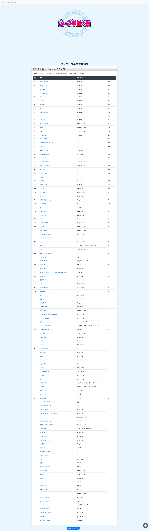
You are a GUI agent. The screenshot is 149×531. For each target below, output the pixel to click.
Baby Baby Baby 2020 (46, 329)
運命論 (41, 356)
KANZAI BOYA (44, 409)
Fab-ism (42, 226)
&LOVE (42, 284)
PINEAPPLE (43, 257)
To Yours (42, 432)
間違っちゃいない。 (45, 165)
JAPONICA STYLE (45, 112)
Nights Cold (43, 489)
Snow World (43, 306)
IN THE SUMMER (45, 451)
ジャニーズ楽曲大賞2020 (9, 2)
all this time (43, 428)
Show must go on (45, 505)
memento (42, 375)
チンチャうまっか (45, 486)
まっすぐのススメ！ (45, 501)
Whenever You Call (45, 291)
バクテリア (43, 383)
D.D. (41, 207)
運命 (41, 245)
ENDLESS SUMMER (45, 234)
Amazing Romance (45, 512)
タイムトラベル (44, 158)
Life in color (43, 184)
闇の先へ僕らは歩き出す (46, 425)
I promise (42, 196)
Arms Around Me (45, 497)
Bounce (42, 516)
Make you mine (44, 508)
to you (42, 249)
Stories (42, 345)
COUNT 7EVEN (44, 318)
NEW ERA (42, 108)
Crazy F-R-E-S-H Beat (46, 238)
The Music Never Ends (46, 142)
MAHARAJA (43, 268)
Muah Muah (43, 192)
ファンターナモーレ (45, 177)
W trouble (42, 474)
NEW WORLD (43, 104)
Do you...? (42, 169)
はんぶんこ (43, 322)
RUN (41, 116)
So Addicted (43, 93)
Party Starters (44, 348)
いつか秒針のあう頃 (45, 406)
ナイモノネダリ (44, 123)
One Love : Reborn (45, 253)
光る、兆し (43, 120)
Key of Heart (43, 478)
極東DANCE (43, 280)
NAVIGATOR (43, 85)
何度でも (42, 463)
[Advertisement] (74, 51)
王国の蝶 (42, 386)
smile (41, 242)
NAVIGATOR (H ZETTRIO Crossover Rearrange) (53, 272)
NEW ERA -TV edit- (45, 520)
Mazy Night (43, 303)
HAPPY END (43, 261)
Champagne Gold (45, 467)
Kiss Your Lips (44, 360)
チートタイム (43, 390)
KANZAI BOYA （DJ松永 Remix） (49, 413)
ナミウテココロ (44, 223)
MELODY (42, 181)
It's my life (43, 203)
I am (41, 493)
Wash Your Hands (45, 162)
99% (41, 459)
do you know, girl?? (45, 325)
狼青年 (41, 127)
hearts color (43, 470)
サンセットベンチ (45, 394)
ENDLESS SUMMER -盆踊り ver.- (49, 314)
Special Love (43, 333)
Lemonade (43, 135)
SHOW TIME (43, 173)
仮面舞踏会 (43, 398)
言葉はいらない (44, 310)
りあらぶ (42, 299)
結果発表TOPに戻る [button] (73, 528)
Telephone (43, 89)
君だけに (42, 447)
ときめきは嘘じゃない (46, 421)
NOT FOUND (43, 139)
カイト (41, 146)
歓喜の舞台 (43, 211)
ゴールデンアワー (45, 436)
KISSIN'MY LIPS (44, 154)
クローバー (43, 482)
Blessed (42, 367)
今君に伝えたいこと (45, 200)
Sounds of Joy (44, 455)
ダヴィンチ (43, 295)
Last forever (43, 230)
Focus (41, 219)
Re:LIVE (42, 188)
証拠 (41, 131)
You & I (42, 101)
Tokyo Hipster (44, 287)
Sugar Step (43, 364)
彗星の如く (43, 352)
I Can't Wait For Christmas (47, 402)
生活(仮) (42, 444)
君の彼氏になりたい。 (46, 150)
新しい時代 (43, 276)
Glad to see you (44, 440)
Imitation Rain (44, 81)
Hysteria (42, 97)
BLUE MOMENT (44, 371)
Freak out (42, 341)
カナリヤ (42, 264)
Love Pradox (43, 337)
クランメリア (43, 215)
